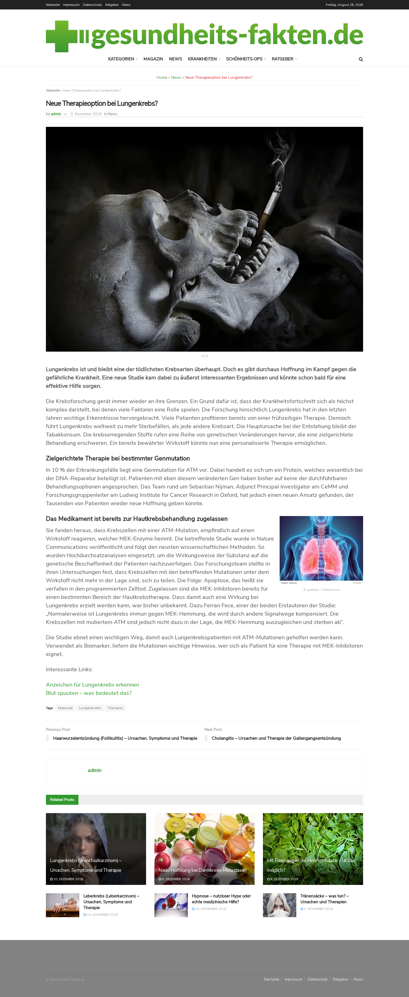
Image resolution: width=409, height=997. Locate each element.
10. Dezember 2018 (68, 879)
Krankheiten (202, 59)
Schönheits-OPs (244, 59)
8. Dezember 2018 (284, 879)
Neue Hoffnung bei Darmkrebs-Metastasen (203, 870)
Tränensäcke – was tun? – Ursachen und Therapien (324, 899)
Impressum (71, 5)
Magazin (153, 59)
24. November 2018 (102, 915)
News (126, 5)
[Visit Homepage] (204, 36)
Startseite (53, 5)
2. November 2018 (318, 909)
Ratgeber (112, 5)
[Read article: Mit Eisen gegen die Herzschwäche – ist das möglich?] (313, 849)
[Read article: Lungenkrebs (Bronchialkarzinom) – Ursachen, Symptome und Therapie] (96, 849)
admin (56, 114)
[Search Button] (361, 59)
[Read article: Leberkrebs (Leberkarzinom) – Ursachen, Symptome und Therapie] (62, 905)
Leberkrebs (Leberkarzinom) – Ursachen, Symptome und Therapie (111, 901)
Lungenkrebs (90, 708)
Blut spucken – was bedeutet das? (89, 693)
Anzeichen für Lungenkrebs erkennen (92, 684)
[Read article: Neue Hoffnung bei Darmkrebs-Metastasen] (204, 849)
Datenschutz (92, 5)
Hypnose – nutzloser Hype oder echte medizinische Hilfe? (221, 899)
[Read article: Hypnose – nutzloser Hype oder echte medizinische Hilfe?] (171, 905)
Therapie (115, 708)
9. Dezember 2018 (86, 114)
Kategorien (121, 59)
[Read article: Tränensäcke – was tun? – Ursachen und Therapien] (279, 905)
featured (65, 708)
